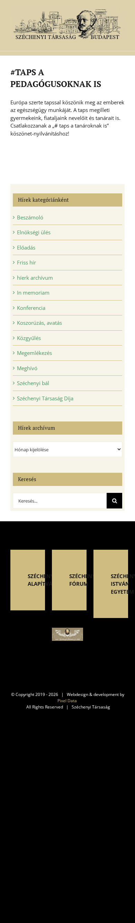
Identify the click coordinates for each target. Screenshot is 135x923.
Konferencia (31, 307)
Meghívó (27, 368)
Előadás (26, 247)
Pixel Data (67, 701)
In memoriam (33, 292)
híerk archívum (35, 277)
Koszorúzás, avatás (39, 322)
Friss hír (26, 262)
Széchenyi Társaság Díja (45, 398)
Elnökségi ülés (34, 232)
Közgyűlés (29, 337)
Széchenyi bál (33, 383)
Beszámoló (30, 217)
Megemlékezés (34, 352)
